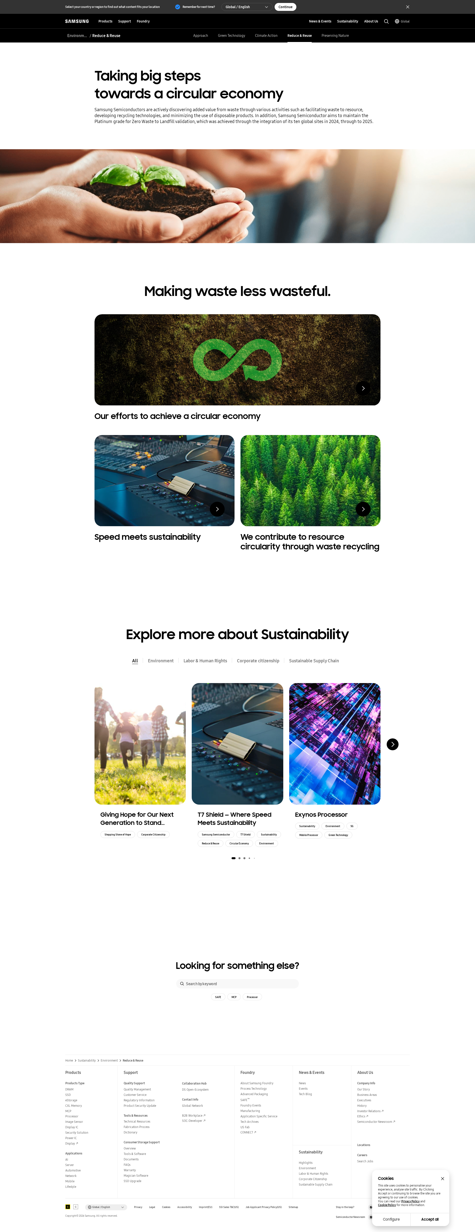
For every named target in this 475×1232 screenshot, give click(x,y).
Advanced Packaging (254, 1094)
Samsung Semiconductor (216, 834)
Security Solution (76, 1132)
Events (303, 1088)
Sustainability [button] (347, 21)
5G (352, 826)
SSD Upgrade (132, 1181)
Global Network (192, 1106)
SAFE (218, 997)
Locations (363, 1145)
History (362, 1106)
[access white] (75, 1206)
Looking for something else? (237, 966)
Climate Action (266, 35)
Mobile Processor (308, 835)
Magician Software (136, 1175)
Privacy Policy (410, 1201)
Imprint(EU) (205, 1207)
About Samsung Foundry (256, 1083)
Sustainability (269, 834)
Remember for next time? (199, 7)
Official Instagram (371, 1207)
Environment (77, 35)
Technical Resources (137, 1121)
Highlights (305, 1163)
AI (66, 1159)
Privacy (138, 1207)
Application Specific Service (258, 1116)
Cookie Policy (387, 1205)
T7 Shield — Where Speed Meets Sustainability (234, 819)
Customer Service (135, 1095)
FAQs (127, 1165)
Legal (152, 1207)
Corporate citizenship (258, 661)
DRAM (69, 1089)
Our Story (363, 1089)
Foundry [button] (143, 21)
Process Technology (253, 1088)
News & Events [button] (320, 21)
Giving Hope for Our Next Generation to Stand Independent (137, 819)
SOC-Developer (192, 1121)
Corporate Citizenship (153, 834)
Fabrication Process (136, 1127)
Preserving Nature (335, 35)
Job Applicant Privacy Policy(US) (264, 1207)
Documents (131, 1159)
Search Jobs (365, 1161)
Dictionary (130, 1132)
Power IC (71, 1138)
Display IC (71, 1127)
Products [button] (105, 21)
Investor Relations (368, 1111)
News (302, 1083)
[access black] (67, 1206)
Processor (252, 997)
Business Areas (367, 1095)
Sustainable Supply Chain (314, 661)
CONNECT (246, 1132)
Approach (200, 35)
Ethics (361, 1116)
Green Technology (231, 35)
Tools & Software (135, 1154)
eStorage (71, 1100)
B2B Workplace (192, 1115)
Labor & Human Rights (205, 661)
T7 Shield (245, 834)
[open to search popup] (386, 21)
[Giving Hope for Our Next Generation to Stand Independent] (140, 744)
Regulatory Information (139, 1100)
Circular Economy (239, 843)
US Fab (245, 1127)
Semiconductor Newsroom (374, 1122)
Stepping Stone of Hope (118, 834)
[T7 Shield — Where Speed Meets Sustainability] (237, 744)
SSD (68, 1095)
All (135, 661)
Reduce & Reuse (299, 35)
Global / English (238, 6)
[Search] (182, 984)
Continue (285, 6)
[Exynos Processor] (334, 744)
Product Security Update (140, 1106)
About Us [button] (371, 21)
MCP (234, 997)
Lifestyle (70, 1187)
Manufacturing (250, 1111)
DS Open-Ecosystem (195, 1089)
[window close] (443, 1179)
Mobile (69, 1181)
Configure (391, 1219)
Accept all (430, 1219)
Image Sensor (74, 1122)
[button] (234, 858)
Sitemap (293, 1207)
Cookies (166, 1207)
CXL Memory (73, 1106)
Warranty (130, 1170)
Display (70, 1143)
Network (70, 1176)
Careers (362, 1155)
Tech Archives (249, 1122)
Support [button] (124, 21)
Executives (364, 1100)
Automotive (73, 1170)
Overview (130, 1148)
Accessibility (184, 1207)
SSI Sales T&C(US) (229, 1207)
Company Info (366, 1083)
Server (69, 1165)
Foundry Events (250, 1105)
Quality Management (137, 1089)
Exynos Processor (321, 814)
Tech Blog (305, 1094)
